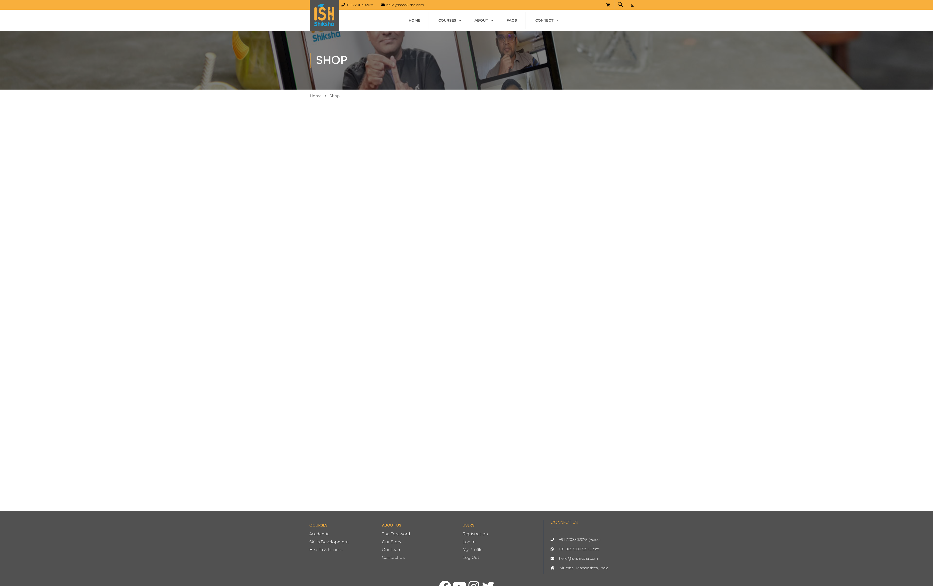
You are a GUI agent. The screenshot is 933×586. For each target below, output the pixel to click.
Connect (544, 20)
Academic (319, 534)
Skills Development (329, 542)
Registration (475, 534)
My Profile (473, 549)
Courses (447, 20)
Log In (469, 542)
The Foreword (396, 534)
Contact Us (393, 557)
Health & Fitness (325, 549)
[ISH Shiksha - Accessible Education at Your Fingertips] (324, 15)
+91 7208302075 (360, 5)
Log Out (471, 557)
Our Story (391, 542)
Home (414, 20)
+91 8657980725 (573, 549)
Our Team (392, 549)
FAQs (512, 20)
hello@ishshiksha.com (405, 5)
